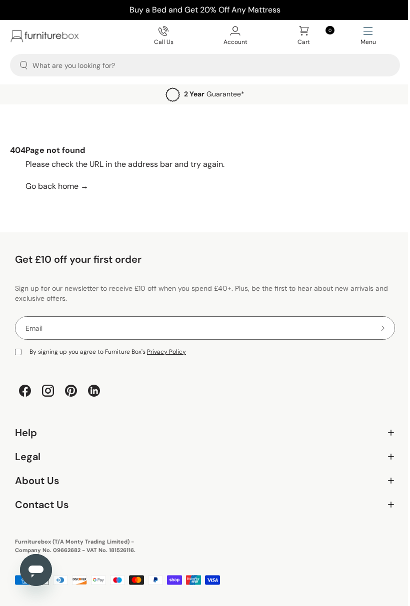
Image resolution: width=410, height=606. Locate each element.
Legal (201, 457)
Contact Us (201, 505)
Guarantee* (214, 93)
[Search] (24, 65)
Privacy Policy (166, 352)
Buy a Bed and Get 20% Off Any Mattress (205, 9)
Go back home (57, 186)
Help (201, 433)
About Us (201, 481)
